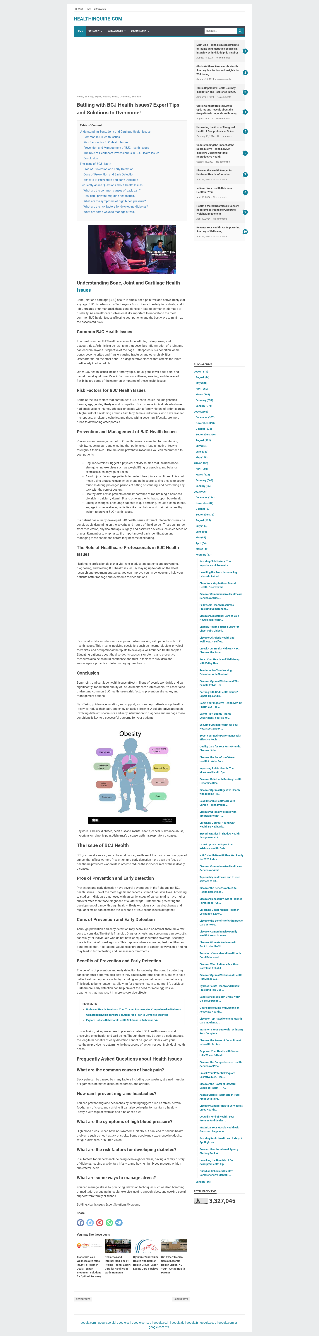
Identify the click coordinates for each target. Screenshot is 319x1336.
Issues (84, 290)
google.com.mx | (159, 1327)
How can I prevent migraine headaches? (109, 196)
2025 (201, 411)
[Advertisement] (132, 66)
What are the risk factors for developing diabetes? (115, 206)
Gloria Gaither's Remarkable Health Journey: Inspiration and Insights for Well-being (217, 70)
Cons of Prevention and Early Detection (108, 174)
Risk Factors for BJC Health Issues (105, 142)
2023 (200, 491)
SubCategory (115, 31)
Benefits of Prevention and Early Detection (110, 180)
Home (80, 31)
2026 (201, 371)
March (203, 394)
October (204, 428)
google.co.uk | (106, 1322)
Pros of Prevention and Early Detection (108, 169)
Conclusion (90, 158)
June (202, 451)
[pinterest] (99, 1222)
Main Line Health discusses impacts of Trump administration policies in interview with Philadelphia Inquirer (217, 48)
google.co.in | (162, 1322)
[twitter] (90, 1222)
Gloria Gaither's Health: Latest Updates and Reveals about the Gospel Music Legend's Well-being (216, 109)
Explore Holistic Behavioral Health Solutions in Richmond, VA (122, 1020)
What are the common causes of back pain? (112, 190)
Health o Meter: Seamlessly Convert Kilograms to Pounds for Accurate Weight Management (217, 209)
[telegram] (119, 1222)
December (205, 417)
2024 (201, 463)
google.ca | (123, 1322)
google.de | (178, 1322)
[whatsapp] (109, 1222)
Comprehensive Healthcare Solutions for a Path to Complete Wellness (127, 1014)
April (202, 388)
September (206, 434)
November (205, 423)
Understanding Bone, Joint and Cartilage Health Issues (115, 131)
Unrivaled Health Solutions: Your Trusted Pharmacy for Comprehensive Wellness (133, 1009)
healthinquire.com (98, 19)
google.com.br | (228, 1322)
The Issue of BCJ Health (95, 164)
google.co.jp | (209, 1322)
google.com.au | (142, 1322)
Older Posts (181, 1299)
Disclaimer (100, 9)
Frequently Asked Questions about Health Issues (111, 185)
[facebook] (80, 1222)
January (204, 405)
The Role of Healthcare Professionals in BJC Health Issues (121, 153)
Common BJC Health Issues (101, 137)
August (202, 377)
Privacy (78, 9)
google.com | (88, 1322)
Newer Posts (83, 1299)
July (201, 445)
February (204, 400)
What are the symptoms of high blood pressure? (114, 201)
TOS (89, 9)
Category (94, 31)
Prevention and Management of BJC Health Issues (116, 147)
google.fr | (193, 1322)
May (201, 383)
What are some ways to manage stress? (109, 212)
